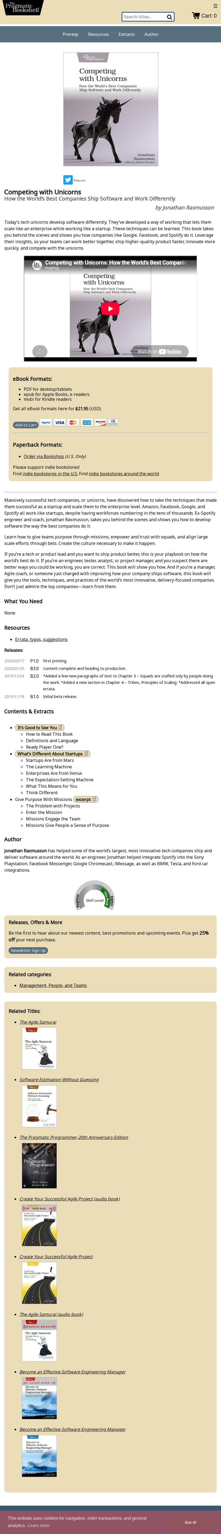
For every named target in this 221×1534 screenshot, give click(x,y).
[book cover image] (110, 110)
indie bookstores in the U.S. (50, 474)
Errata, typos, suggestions (41, 639)
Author (151, 34)
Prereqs (70, 34)
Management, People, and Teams (53, 985)
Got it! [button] (190, 1522)
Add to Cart (25, 424)
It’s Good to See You (37, 728)
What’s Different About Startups (50, 754)
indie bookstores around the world (124, 474)
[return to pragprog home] (23, 9)
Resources (98, 34)
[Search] (170, 17)
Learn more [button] (39, 1525)
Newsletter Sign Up (28, 950)
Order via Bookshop (44, 456)
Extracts (127, 34)
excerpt (83, 799)
